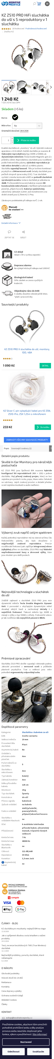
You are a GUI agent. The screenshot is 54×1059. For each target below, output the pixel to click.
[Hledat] (35, 4)
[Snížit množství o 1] (12, 142)
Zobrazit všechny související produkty (27, 439)
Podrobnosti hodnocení (36, 28)
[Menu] (47, 4)
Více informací (40, 1034)
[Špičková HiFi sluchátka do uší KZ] (7, 216)
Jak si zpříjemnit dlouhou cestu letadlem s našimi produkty (23, 937)
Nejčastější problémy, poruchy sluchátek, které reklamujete (23, 957)
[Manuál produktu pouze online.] (14, 208)
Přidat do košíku (28, 140)
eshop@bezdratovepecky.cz (19, 1017)
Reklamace (6, 982)
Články (4, 1004)
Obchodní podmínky (11, 973)
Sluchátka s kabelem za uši (35, 732)
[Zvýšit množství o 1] (12, 138)
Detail (45, 365)
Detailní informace (10, 223)
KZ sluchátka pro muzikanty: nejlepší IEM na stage (24, 928)
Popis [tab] (6, 448)
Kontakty (6, 986)
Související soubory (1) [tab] (21, 448)
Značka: (9, 31)
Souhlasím (38, 1051)
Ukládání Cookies (9, 1000)
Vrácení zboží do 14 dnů (12, 978)
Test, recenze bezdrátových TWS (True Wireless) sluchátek (24, 947)
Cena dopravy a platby (12, 991)
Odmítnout (14, 1051)
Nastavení (26, 1042)
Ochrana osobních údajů (12, 995)
